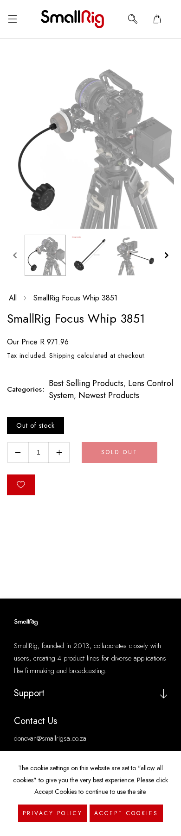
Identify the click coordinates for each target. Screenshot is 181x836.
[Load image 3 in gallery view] (135, 255)
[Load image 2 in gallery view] (90, 255)
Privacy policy (53, 813)
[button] (12, 18)
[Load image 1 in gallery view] (45, 255)
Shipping (62, 355)
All (13, 298)
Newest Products (108, 395)
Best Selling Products (86, 383)
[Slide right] (166, 255)
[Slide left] (15, 255)
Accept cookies (126, 813)
